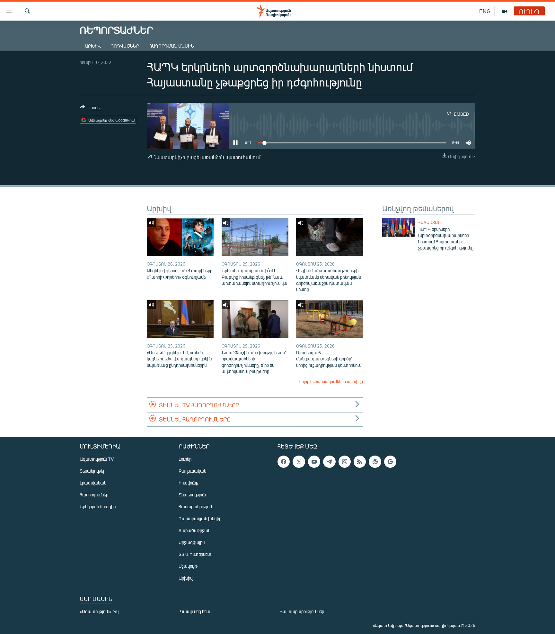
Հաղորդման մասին (171, 46)
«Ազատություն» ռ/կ (99, 611)
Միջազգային (192, 542)
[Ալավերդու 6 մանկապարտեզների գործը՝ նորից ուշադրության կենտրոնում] (329, 319)
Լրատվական (93, 482)
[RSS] (360, 462)
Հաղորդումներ (94, 494)
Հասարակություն (196, 506)
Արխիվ (93, 46)
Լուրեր (185, 459)
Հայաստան (429, 222)
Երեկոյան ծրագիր (98, 506)
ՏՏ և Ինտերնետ (195, 554)
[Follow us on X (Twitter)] (299, 462)
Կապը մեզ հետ (195, 611)
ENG (484, 11)
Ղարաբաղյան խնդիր (200, 518)
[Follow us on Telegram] (329, 462)
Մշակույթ (188, 566)
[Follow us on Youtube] (314, 462)
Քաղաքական (192, 471)
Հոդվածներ (125, 46)
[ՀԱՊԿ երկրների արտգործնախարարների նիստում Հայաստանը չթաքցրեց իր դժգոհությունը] (398, 227)
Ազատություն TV (97, 459)
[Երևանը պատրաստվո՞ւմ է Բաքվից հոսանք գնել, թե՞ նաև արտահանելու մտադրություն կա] (255, 237)
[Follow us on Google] (390, 462)
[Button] (90, 108)
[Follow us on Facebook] (284, 462)
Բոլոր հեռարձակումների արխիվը (331, 381)
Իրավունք (188, 482)
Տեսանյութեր (92, 471)
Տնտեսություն (192, 494)
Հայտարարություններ (302, 611)
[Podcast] (375, 462)
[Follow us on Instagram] (345, 462)
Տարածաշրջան (194, 530)
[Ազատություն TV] (504, 11)
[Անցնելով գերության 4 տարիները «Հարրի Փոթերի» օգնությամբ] (180, 237)
